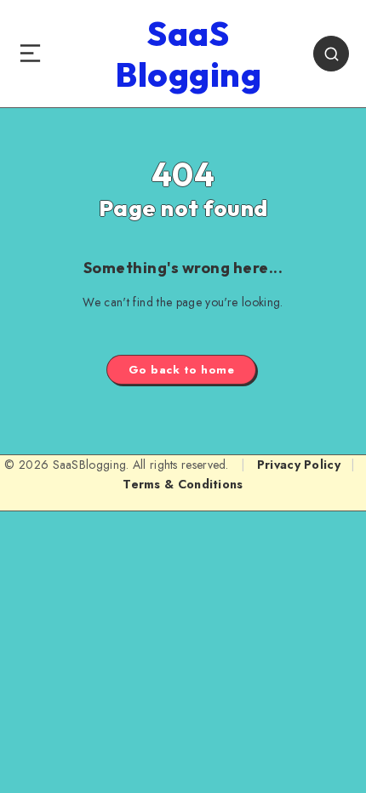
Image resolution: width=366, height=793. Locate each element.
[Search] (331, 53)
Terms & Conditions (183, 484)
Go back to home (182, 370)
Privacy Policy (298, 464)
